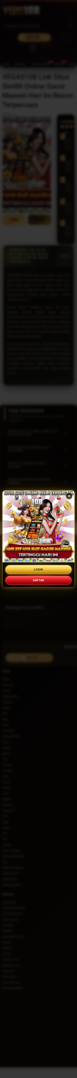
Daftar (38, 580)
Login (38, 569)
